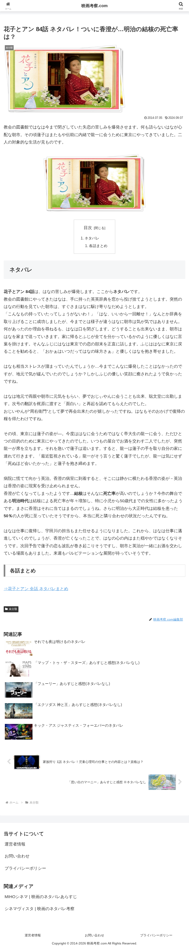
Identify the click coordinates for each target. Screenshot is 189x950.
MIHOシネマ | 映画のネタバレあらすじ (41, 896)
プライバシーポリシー (25, 868)
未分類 (13, 609)
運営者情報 (15, 844)
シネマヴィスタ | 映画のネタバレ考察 (39, 908)
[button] (175, 721)
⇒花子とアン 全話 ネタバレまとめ (36, 588)
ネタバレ (92, 238)
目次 (88, 227)
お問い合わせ (17, 856)
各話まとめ (98, 246)
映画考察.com (94, 5)
